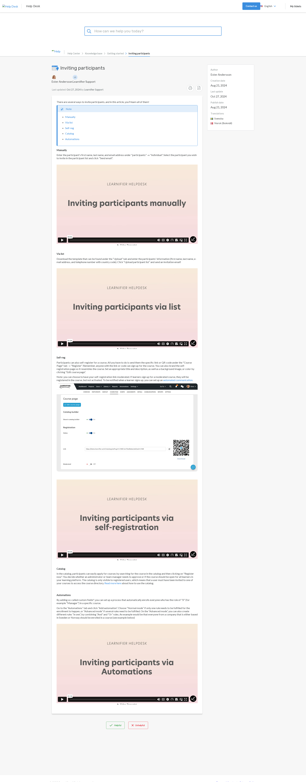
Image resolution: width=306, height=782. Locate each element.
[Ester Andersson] (62, 77)
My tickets (295, 6)
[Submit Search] (89, 30)
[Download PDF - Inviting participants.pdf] (198, 88)
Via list (69, 122)
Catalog (69, 133)
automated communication (178, 380)
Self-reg (69, 128)
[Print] (190, 88)
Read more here (112, 583)
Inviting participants (139, 53)
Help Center (73, 53)
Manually (70, 116)
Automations (72, 139)
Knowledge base (93, 53)
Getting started (115, 53)
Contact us (251, 6)
